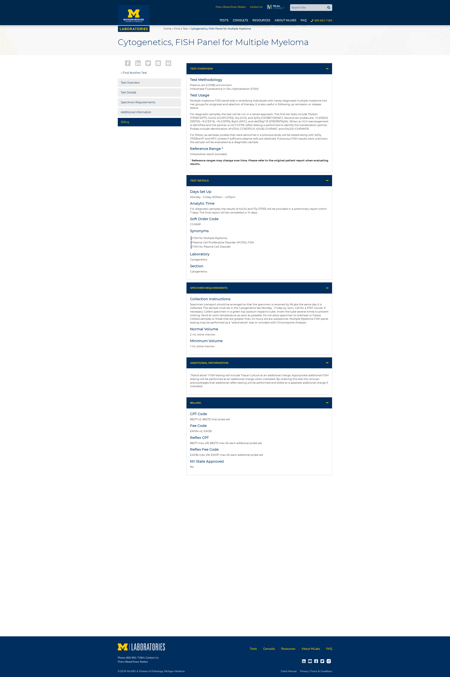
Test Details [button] (199, 180)
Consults (240, 20)
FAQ (304, 20)
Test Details (128, 92)
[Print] (168, 63)
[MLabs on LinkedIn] (304, 661)
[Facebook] (128, 63)
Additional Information (136, 112)
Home (167, 28)
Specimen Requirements (138, 102)
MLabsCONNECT (277, 7)
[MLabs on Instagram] (329, 661)
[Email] (158, 63)
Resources (261, 20)
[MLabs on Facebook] (316, 661)
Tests (224, 20)
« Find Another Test (134, 72)
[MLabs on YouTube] (310, 661)
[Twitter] (148, 63)
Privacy (304, 671)
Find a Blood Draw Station (231, 7)
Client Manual (289, 671)
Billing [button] (195, 402)
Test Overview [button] (201, 68)
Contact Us (256, 7)
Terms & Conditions (321, 671)
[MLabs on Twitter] (323, 661)
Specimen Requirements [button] (208, 287)
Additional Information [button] (209, 362)
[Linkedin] (138, 63)
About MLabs (285, 20)
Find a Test (181, 28)
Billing (125, 122)
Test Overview (130, 82)
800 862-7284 (323, 20)
